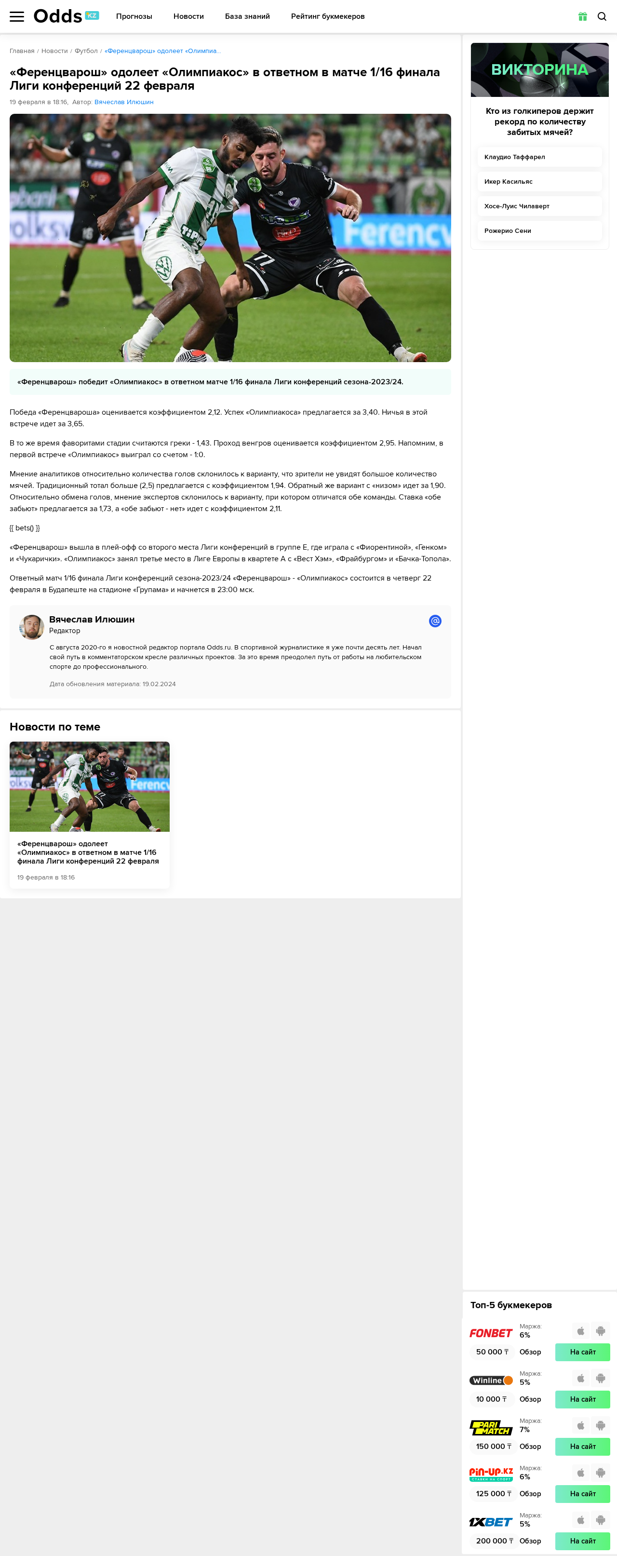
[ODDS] (66, 16)
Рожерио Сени (507, 231)
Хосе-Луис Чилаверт (517, 206)
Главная (22, 51)
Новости (189, 16)
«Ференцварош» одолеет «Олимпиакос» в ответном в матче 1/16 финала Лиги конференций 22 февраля (88, 852)
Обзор (530, 1352)
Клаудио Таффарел (514, 157)
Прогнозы (134, 16)
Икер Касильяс (508, 181)
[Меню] (17, 17)
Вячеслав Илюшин (124, 102)
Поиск (602, 16)
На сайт (583, 1352)
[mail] (435, 621)
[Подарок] (583, 16)
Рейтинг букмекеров (328, 16)
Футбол (86, 51)
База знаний (247, 16)
